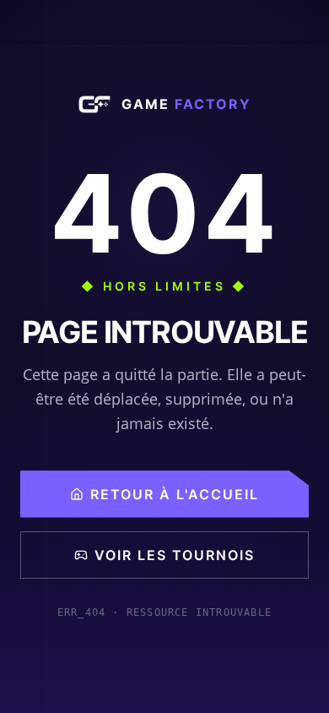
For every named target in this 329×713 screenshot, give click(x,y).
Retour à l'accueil (174, 494)
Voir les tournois (174, 555)
